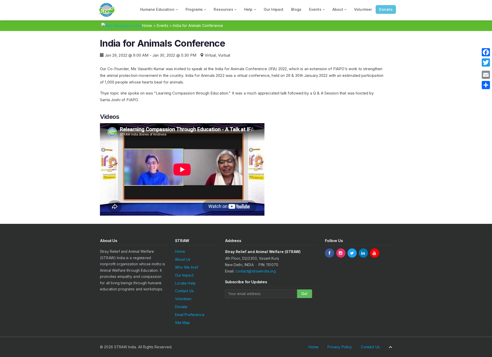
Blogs (296, 9)
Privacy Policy (339, 347)
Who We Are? (187, 267)
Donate (181, 306)
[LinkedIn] (363, 253)
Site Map (182, 322)
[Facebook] (329, 253)
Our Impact (273, 9)
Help (249, 9)
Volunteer (363, 9)
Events (315, 9)
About (338, 9)
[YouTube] (374, 253)
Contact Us (184, 291)
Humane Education (158, 9)
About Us (183, 259)
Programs (195, 9)
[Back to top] (390, 347)
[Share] (486, 85)
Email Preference (189, 314)
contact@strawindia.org (255, 271)
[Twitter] (352, 253)
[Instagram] (340, 253)
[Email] (486, 75)
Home (147, 25)
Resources (224, 9)
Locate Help (185, 283)
